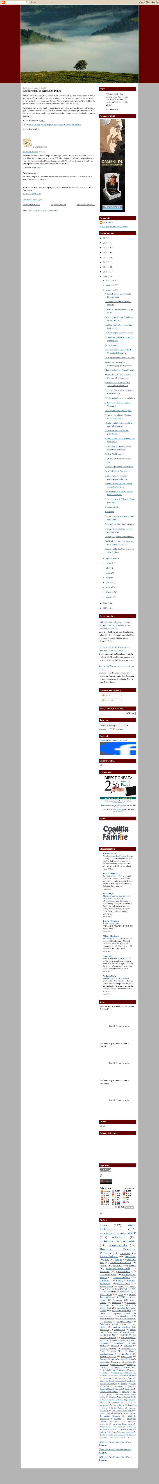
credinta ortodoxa (121, 1326)
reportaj (121, 1286)
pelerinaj (124, 1383)
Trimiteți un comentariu (33, 199)
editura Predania (126, 1359)
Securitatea (116, 1302)
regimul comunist (125, 1432)
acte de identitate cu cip (124, 1394)
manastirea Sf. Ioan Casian (111, 1426)
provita (133, 1383)
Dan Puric (130, 1256)
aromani (105, 1375)
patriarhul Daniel (124, 1321)
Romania (103, 1359)
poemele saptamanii (108, 1348)
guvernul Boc (123, 1271)
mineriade (112, 1397)
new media (114, 1437)
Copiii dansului (111, 345)
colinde (102, 1397)
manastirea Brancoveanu (122, 1424)
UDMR (122, 1297)
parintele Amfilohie (116, 1399)
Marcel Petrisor (106, 1286)
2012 (105, 262)
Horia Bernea (125, 1353)
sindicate (119, 1413)
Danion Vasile (117, 1364)
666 (113, 1334)
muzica (123, 1437)
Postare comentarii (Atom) (46, 210)
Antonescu (117, 1299)
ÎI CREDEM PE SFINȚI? (113, 923)
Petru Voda (126, 1356)
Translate (119, 729)
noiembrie (110, 285)
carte (113, 1375)
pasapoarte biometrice (121, 1310)
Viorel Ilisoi (105, 1308)
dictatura (132, 1375)
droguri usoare (105, 1434)
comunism (125, 1253)
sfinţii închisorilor (106, 1413)
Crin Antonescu (122, 1291)
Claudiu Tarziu (105, 740)
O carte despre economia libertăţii (119, 466)
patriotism (128, 1345)
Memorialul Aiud (108, 1356)
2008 (105, 603)
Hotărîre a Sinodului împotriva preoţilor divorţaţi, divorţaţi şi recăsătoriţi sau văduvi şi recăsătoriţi (114, 625)
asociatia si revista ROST (118, 1233)
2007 (105, 608)
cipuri (113, 1359)
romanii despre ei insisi (49, 125)
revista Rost (114, 1289)
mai (107, 577)
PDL (106, 1259)
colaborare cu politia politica (122, 1410)
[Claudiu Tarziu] (127, 754)
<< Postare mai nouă (31, 204)
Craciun (103, 1313)
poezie (132, 1265)
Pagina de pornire (58, 204)
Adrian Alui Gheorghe (113, 1386)
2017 (105, 238)
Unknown (108, 222)
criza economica (108, 1274)
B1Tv (130, 1386)
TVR (118, 1280)
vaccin (133, 1370)
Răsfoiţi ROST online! (114, 454)
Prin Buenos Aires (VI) (112, 876)
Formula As (118, 1245)
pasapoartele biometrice (110, 1361)
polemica (129, 1399)
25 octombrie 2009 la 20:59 (32, 167)
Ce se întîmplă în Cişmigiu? (116, 471)
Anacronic (107, 955)
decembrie (110, 280)
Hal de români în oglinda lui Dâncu (42, 91)
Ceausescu (129, 1389)
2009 (105, 276)
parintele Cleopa (126, 1429)
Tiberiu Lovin (130, 1367)
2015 (105, 247)
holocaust (115, 1345)
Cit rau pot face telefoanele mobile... (120, 357)
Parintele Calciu (123, 1305)
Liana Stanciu (114, 1367)
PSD (134, 1289)
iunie (108, 572)
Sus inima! (109, 511)
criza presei (122, 1375)
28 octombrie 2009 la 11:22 (32, 194)
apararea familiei (122, 1313)
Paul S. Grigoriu (110, 873)
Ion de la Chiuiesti (30, 151)
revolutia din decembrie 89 (111, 1402)
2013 (105, 257)
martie (108, 587)
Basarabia (104, 1271)
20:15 (42, 121)
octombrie (110, 290)
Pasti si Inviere (118, 1405)
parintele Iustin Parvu (120, 1262)
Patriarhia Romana (117, 1372)
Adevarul (104, 1364)
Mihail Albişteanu (111, 935)
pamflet (130, 1381)
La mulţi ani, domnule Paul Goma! (119, 536)
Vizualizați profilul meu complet (113, 226)
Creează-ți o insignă (119, 740)
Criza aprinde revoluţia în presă (118, 410)
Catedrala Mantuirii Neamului (111, 1389)
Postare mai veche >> (86, 204)
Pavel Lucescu (34, 125)
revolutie (128, 1361)
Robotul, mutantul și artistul (114, 958)
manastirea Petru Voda (118, 1268)
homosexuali (119, 1329)
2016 (105, 242)
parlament (108, 1321)
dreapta (118, 1259)
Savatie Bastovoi (117, 1407)
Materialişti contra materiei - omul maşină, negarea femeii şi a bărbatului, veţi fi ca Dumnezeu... (117, 898)
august (109, 563)
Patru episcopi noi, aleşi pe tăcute (119, 332)
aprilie (108, 582)
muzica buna (123, 1283)
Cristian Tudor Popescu (109, 1391)
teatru (120, 1294)
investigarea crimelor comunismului (118, 1419)
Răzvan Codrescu (111, 921)
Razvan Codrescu (109, 1256)
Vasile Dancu (76, 125)
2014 (105, 252)
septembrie (110, 558)
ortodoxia (118, 1265)
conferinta (104, 1280)
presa (103, 1225)
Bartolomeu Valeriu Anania (113, 1324)
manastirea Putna (125, 1378)
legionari (113, 1332)
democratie (104, 1329)
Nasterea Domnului (117, 1340)
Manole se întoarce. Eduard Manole (120, 370)
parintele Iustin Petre (108, 1432)
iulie (108, 568)
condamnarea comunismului (114, 1316)
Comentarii (109, 700)
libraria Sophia (109, 1370)
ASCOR (123, 1334)
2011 (105, 267)
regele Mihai (117, 1351)
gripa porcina (108, 1378)
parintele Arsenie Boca (108, 1383)
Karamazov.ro (109, 853)
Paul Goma (131, 1372)
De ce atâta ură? (110, 938)
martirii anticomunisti (126, 1318)
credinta (107, 1291)
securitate (122, 1370)
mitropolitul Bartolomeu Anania (112, 1381)
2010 (105, 271)
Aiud (127, 1413)
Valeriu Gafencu (122, 1277)
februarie (110, 592)
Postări (107, 695)
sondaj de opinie (64, 125)
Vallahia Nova (109, 975)
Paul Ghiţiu (108, 893)
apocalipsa (118, 1343)
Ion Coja (125, 1391)
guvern (103, 1265)
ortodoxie (118, 1237)
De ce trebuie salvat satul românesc (119, 524)
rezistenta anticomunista (118, 1241)
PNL (125, 1289)
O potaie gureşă (111, 506)
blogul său (53, 98)
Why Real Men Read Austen (114, 856)
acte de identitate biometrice (118, 1414)
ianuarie (109, 596)
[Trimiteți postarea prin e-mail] (45, 121)
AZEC (105, 1372)
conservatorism (106, 1318)
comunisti (117, 1418)
